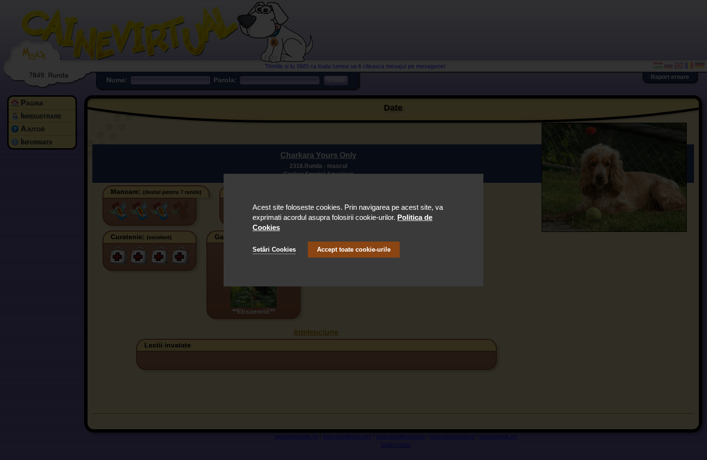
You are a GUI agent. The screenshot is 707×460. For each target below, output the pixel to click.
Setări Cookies (274, 249)
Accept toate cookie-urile (354, 249)
